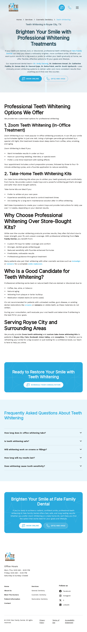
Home (19, 19)
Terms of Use (55, 621)
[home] (13, 8)
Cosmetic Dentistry (44, 19)
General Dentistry (38, 590)
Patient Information (12, 599)
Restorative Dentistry (40, 599)
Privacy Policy (42, 621)
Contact (7, 603)
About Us (8, 590)
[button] (77, 7)
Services (29, 19)
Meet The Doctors (11, 595)
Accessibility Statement (69, 621)
